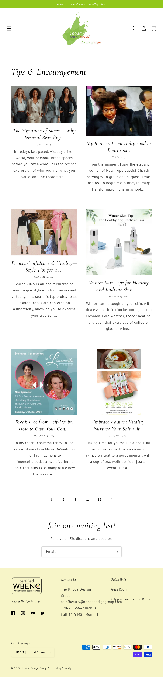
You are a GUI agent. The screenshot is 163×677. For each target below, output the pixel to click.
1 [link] (51, 499)
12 (99, 499)
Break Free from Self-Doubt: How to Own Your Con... (44, 425)
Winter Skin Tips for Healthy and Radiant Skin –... (119, 286)
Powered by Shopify (59, 668)
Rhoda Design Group (34, 668)
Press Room (119, 589)
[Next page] (112, 499)
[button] (9, 28)
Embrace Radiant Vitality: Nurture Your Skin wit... (119, 425)
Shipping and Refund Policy (131, 599)
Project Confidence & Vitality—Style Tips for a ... (44, 266)
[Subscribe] (116, 551)
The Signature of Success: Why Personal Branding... (44, 134)
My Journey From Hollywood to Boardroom (119, 146)
